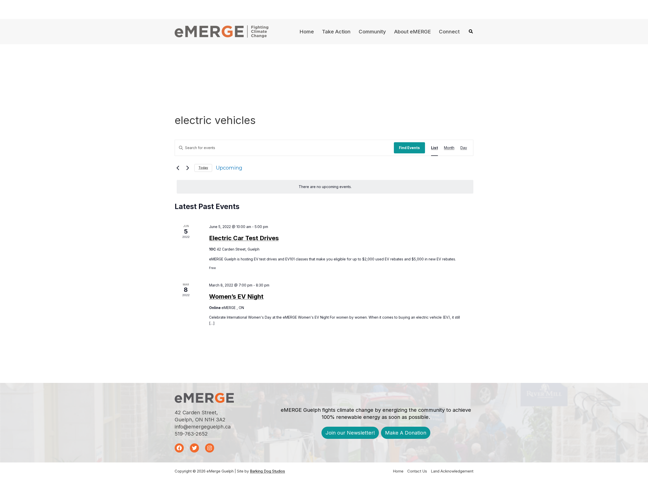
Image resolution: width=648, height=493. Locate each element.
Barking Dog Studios (267, 471)
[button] (471, 32)
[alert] (325, 187)
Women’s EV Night (236, 296)
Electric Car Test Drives (244, 238)
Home (398, 471)
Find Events (409, 148)
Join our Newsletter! (350, 433)
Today (203, 168)
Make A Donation (405, 433)
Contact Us (417, 471)
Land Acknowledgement (452, 471)
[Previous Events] (178, 168)
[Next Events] (188, 168)
